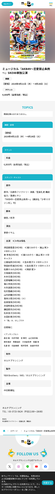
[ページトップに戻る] (27, 441)
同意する (47, 482)
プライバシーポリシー (12, 489)
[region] (29, 430)
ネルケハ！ (7, 4)
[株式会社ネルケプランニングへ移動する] (5, 431)
